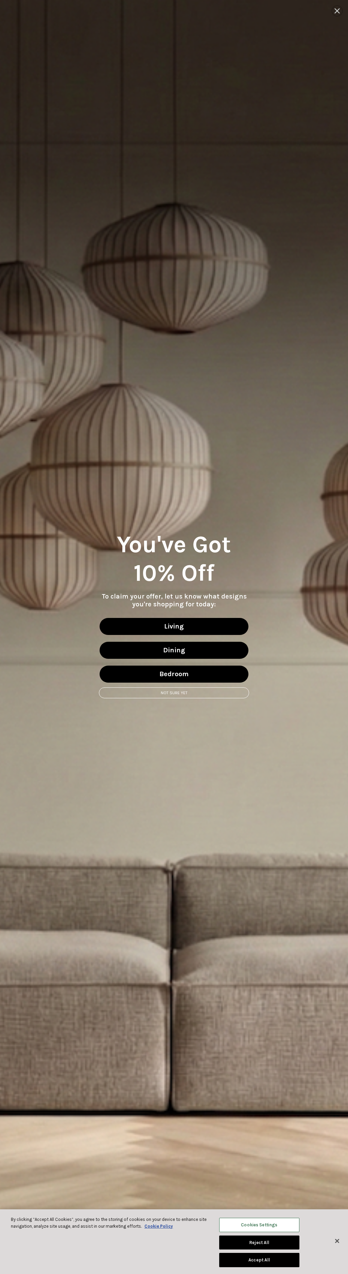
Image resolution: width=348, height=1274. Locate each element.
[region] (174, 1241)
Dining (174, 650)
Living (174, 626)
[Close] (337, 1240)
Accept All (259, 1259)
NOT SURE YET (174, 692)
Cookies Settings (259, 1224)
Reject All (259, 1242)
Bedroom (174, 674)
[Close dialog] (337, 10)
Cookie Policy (158, 1226)
